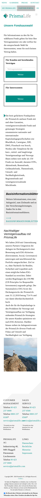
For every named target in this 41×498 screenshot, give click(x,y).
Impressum (27, 453)
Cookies (20, 478)
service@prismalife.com (14, 420)
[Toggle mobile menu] (36, 14)
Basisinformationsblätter (22, 221)
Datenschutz (27, 443)
